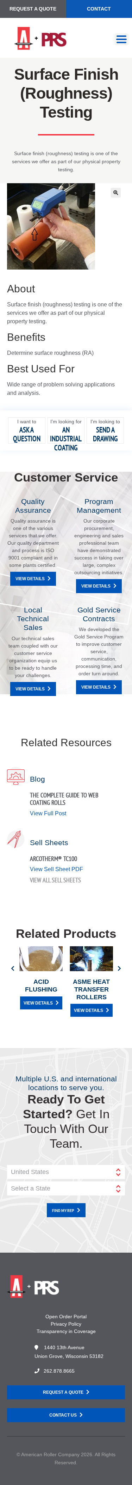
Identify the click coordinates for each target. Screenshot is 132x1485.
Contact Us (63, 1415)
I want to (26, 421)
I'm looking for (66, 421)
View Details (30, 578)
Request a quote (63, 1392)
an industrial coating (66, 438)
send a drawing (105, 434)
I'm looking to (105, 421)
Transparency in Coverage (66, 1331)
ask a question (26, 434)
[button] (116, 193)
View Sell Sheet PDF (56, 869)
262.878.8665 (59, 1371)
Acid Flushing (41, 985)
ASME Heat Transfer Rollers (91, 989)
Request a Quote (33, 9)
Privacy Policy (66, 1324)
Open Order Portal (66, 1316)
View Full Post (48, 813)
